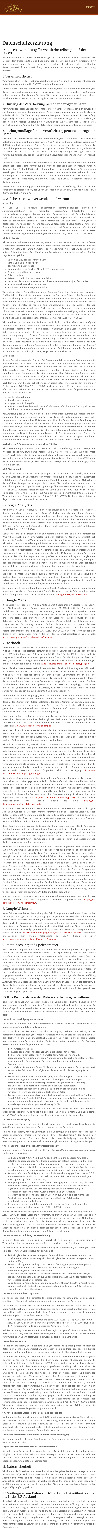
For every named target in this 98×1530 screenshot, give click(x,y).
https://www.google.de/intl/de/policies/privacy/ (27, 637)
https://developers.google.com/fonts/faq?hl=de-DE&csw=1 (53, 932)
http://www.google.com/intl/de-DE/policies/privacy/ (29, 939)
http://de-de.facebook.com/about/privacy (53, 797)
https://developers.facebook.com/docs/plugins (64, 663)
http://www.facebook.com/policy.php (32, 725)
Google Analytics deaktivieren (72, 594)
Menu (91, 8)
